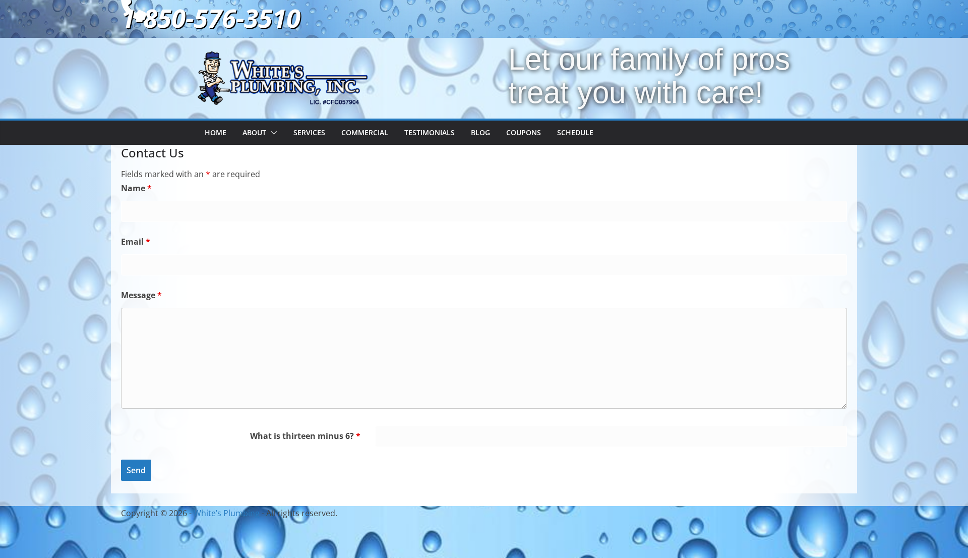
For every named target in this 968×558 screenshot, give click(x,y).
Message (141, 295)
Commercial (364, 132)
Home (215, 132)
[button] (271, 133)
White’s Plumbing (227, 513)
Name (136, 188)
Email (135, 241)
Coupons (523, 132)
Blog (480, 132)
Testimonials (429, 132)
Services (309, 132)
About (254, 132)
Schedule (575, 132)
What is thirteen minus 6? (305, 435)
